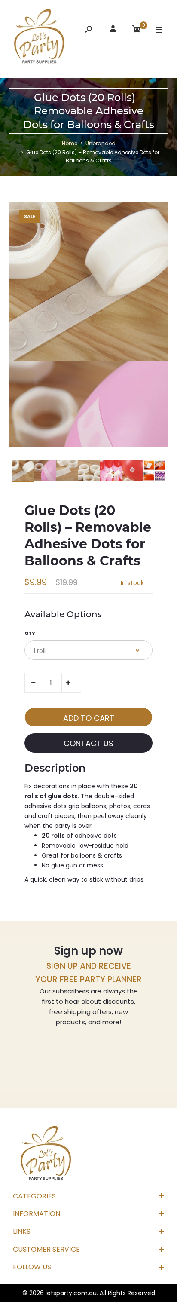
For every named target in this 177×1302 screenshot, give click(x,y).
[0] (136, 30)
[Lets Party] (39, 37)
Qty (29, 633)
